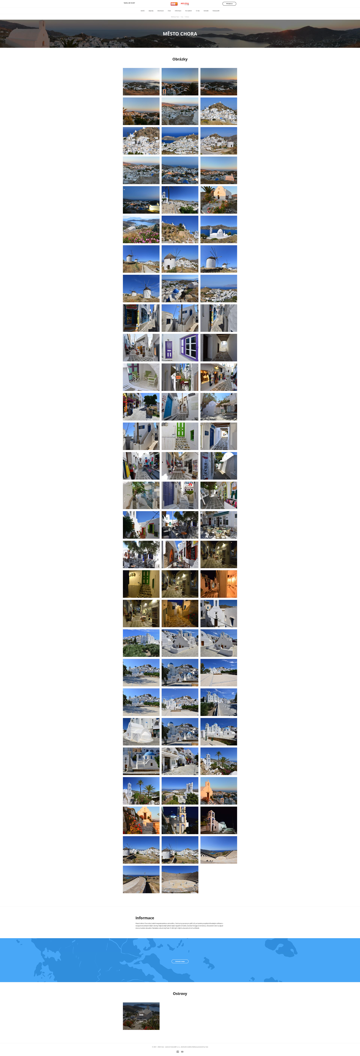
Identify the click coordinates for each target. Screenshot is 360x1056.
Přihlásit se (229, 3)
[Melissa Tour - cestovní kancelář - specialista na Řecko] (180, 4)
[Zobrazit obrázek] (141, 81)
